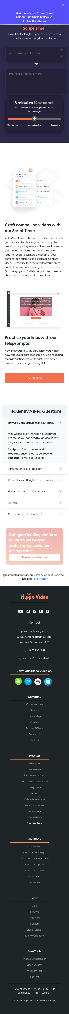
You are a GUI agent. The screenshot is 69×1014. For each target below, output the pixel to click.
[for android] (19, 681)
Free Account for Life (34, 557)
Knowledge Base (34, 935)
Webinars (34, 918)
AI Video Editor (34, 817)
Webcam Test (34, 971)
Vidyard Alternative (34, 799)
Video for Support (34, 864)
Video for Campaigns (34, 852)
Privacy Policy (41, 989)
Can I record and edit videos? (25, 514)
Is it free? (13, 503)
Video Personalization (34, 775)
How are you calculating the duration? (31, 423)
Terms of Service (21, 989)
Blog (34, 906)
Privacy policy (40, 579)
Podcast (34, 923)
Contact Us (34, 734)
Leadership (35, 716)
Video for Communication (35, 858)
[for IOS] (29, 681)
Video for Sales (34, 846)
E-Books (34, 912)
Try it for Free (34, 378)
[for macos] (39, 681)
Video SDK (34, 876)
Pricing (34, 793)
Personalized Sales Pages (34, 781)
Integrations (34, 787)
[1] (12, 125)
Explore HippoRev (33, 21)
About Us (34, 710)
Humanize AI (34, 811)
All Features (34, 763)
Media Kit (35, 740)
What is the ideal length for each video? (30, 480)
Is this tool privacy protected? (25, 469)
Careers (34, 722)
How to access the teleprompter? (27, 491)
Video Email (34, 769)
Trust (36, 993)
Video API (34, 882)
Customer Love (34, 704)
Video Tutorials (35, 930)
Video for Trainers (34, 870)
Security (46, 993)
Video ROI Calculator (34, 959)
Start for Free (34, 823)
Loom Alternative (34, 805)
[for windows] (49, 681)
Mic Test (34, 977)
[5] (56, 125)
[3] (33, 125)
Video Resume (34, 965)
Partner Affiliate (34, 728)
